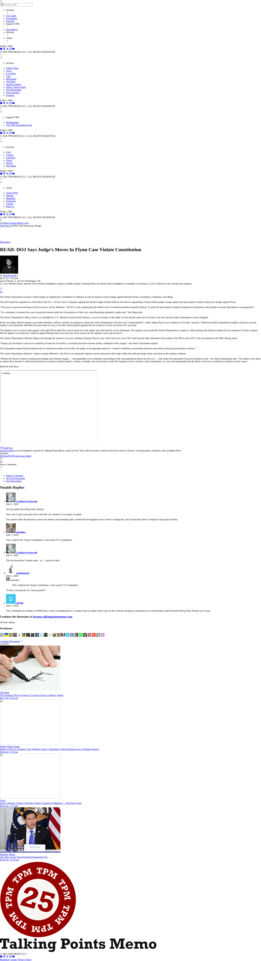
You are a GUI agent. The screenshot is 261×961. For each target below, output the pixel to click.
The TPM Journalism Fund (19, 125)
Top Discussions (14, 481)
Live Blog (11, 73)
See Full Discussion (15, 478)
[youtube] (13, 49)
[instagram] (10, 49)
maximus (21, 532)
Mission (10, 195)
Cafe (8, 76)
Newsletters (11, 18)
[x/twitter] (7, 49)
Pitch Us (10, 206)
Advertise (10, 157)
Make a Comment (14, 475)
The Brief (10, 81)
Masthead (10, 198)
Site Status (11, 166)
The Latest (11, 15)
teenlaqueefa (22, 573)
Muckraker (11, 79)
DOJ (10, 456)
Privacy (9, 163)
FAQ (8, 152)
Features (10, 95)
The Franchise (13, 92)
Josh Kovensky (10, 275)
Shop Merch (12, 29)
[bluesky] (1, 49)
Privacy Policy (25, 959)
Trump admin (24, 456)
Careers (9, 204)
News (9, 71)
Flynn (15, 456)
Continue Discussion (10, 641)
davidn (19, 603)
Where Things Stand (16, 87)
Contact (9, 155)
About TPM (12, 193)
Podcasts (10, 21)
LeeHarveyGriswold (26, 501)
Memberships (12, 122)
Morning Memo (13, 84)
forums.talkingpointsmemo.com (52, 616)
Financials (11, 201)
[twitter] (7, 957)
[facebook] (4, 49)
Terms (9, 160)
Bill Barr (4, 456)
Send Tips (5, 226)
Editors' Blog (12, 68)
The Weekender (13, 90)
